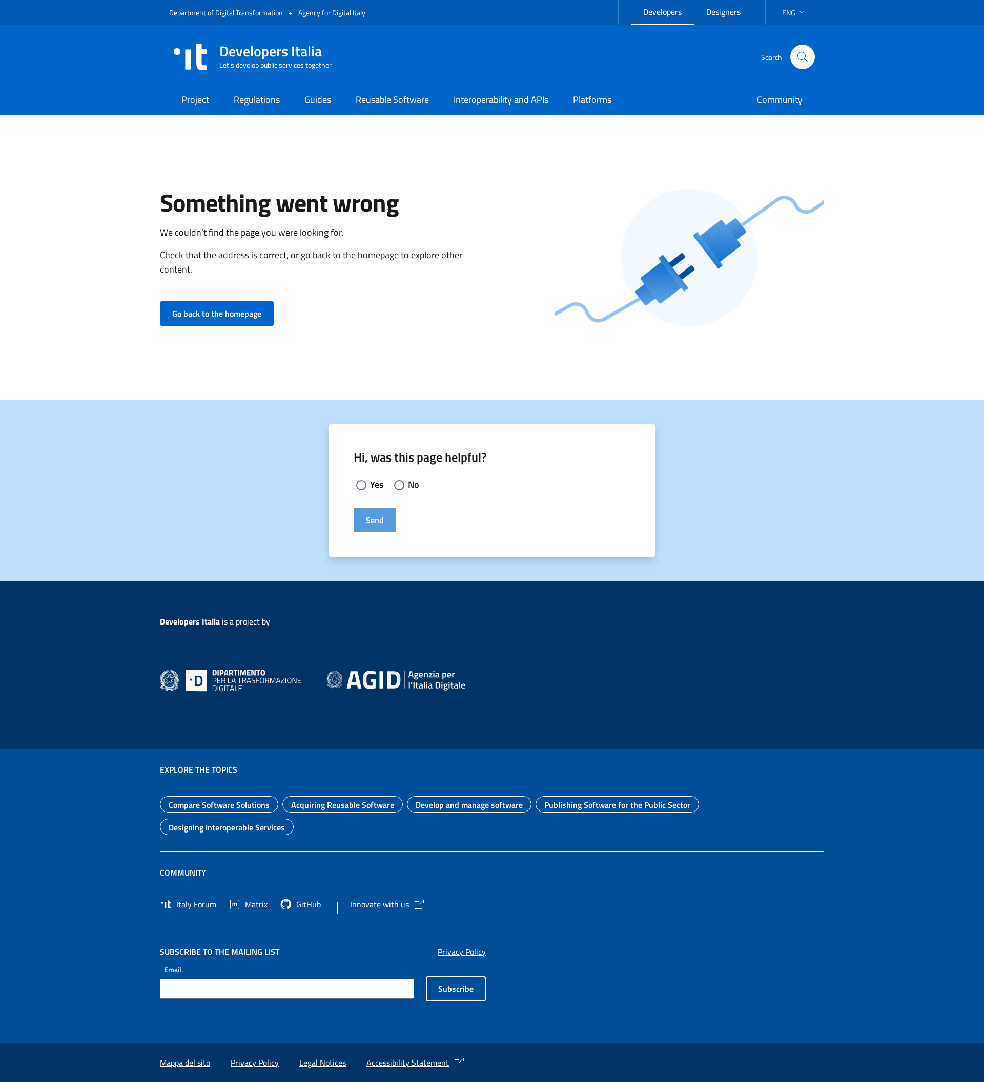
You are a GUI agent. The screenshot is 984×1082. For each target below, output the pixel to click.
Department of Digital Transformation (226, 12)
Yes (376, 484)
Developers (668, 10)
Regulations (257, 100)
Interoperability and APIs (501, 100)
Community (780, 100)
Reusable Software (392, 100)
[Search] (802, 57)
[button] (794, 12)
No (413, 484)
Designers (729, 10)
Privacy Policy (462, 952)
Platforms (592, 100)
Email (172, 969)
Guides (317, 100)
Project (195, 100)
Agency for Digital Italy (331, 12)
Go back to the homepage (223, 313)
